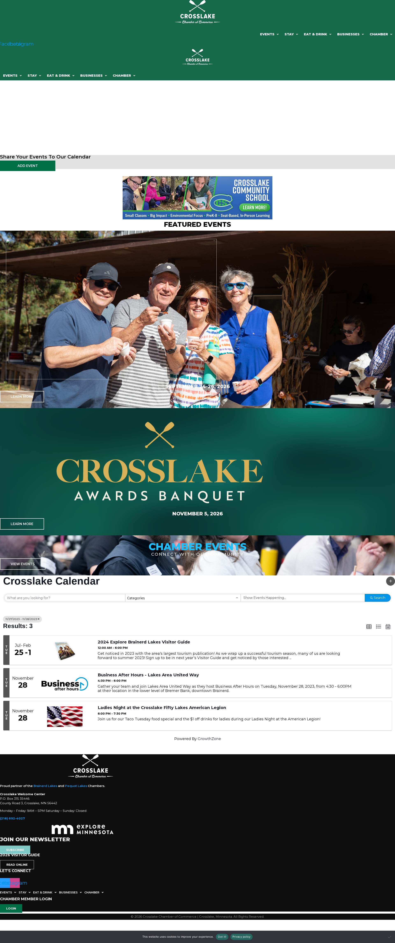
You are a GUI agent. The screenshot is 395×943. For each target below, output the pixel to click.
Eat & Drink (315, 34)
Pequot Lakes (76, 786)
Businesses (348, 34)
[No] (390, 937)
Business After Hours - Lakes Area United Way (148, 674)
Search (379, 598)
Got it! (222, 936)
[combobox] (183, 598)
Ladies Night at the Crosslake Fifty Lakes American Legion (162, 707)
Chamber (379, 34)
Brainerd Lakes (45, 786)
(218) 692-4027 (12, 818)
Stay (289, 34)
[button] (269, 34)
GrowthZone (209, 739)
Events (267, 34)
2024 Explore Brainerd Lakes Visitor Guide (144, 642)
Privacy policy (241, 936)
